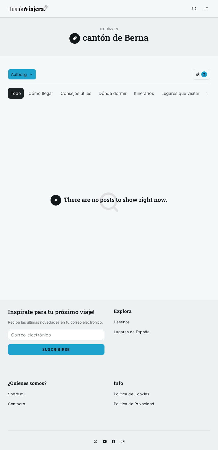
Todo (16, 93)
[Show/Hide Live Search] (194, 8)
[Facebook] (113, 442)
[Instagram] (122, 442)
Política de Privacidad (134, 404)
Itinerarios (144, 93)
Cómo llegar (40, 93)
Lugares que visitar (180, 93)
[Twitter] (95, 442)
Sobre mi (16, 394)
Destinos (122, 322)
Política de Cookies (131, 394)
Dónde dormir (113, 93)
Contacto (16, 404)
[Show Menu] (206, 8)
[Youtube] (104, 442)
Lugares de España (132, 332)
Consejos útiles (76, 93)
